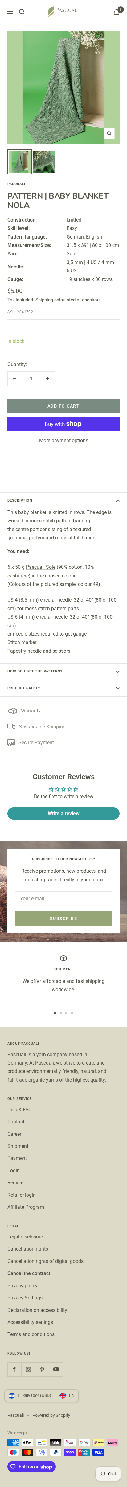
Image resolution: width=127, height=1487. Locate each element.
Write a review (64, 813)
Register (16, 1183)
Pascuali (16, 184)
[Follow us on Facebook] (14, 1369)
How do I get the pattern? (34, 671)
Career (14, 1134)
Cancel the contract (28, 1273)
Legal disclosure (25, 1237)
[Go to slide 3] (66, 1013)
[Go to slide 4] (72, 1013)
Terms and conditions (31, 1334)
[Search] (22, 12)
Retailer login (21, 1195)
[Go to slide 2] (61, 1013)
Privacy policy (22, 1286)
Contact (15, 1122)
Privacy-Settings (25, 1298)
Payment (17, 1158)
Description (19, 501)
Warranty (31, 711)
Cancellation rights (27, 1249)
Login (13, 1171)
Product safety (23, 688)
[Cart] (116, 12)
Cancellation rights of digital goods (45, 1261)
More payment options (63, 440)
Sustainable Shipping (42, 727)
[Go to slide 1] (55, 1013)
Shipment (17, 1146)
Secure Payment (36, 743)
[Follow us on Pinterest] (42, 1369)
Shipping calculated (55, 300)
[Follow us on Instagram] (28, 1369)
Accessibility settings (30, 1322)
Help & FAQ (19, 1110)
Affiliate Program (25, 1207)
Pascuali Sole (40, 567)
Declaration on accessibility (37, 1310)
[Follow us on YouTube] (56, 1369)
